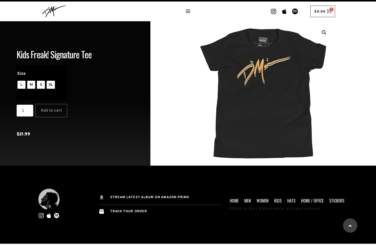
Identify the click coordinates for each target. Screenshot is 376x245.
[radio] (21, 85)
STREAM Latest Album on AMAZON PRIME (150, 197)
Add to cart (51, 110)
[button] (324, 32)
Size (21, 73)
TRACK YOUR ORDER (128, 211)
